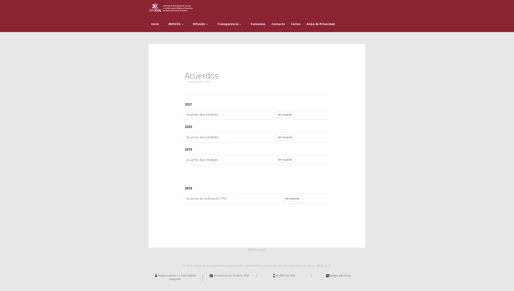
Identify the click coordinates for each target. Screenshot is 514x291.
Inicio (154, 24)
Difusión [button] (199, 24)
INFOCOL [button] (175, 24)
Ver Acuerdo (285, 114)
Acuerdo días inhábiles (202, 114)
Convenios (257, 24)
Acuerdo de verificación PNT (206, 198)
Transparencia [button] (227, 24)
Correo (296, 24)
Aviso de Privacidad (321, 24)
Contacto (278, 24)
